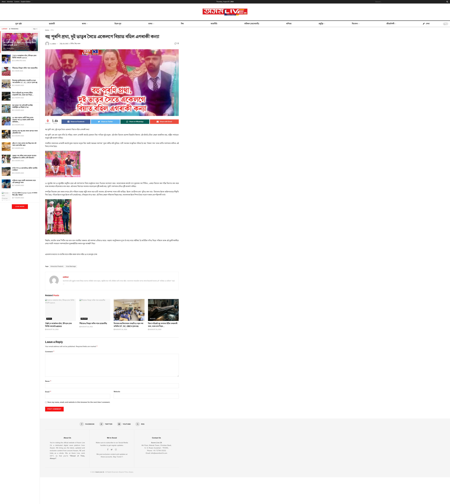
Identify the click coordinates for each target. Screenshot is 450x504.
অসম (84, 23)
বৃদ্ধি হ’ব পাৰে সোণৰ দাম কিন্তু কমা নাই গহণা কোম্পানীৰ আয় (24, 144)
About (4, 2)
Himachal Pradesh (57, 266)
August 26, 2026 (52, 330)
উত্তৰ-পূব (117, 23)
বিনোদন (355, 23)
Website (117, 392)
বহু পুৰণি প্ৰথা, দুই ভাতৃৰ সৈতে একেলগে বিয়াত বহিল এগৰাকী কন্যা (20, 44)
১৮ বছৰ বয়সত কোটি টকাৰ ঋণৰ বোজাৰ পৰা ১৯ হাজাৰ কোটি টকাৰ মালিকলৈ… (23, 120)
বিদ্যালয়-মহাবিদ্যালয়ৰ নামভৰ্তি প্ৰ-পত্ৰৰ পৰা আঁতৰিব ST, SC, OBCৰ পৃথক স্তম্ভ (24, 81)
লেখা (427, 23)
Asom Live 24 (99, 472)
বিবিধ (52, 30)
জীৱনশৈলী (390, 23)
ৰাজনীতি (214, 23)
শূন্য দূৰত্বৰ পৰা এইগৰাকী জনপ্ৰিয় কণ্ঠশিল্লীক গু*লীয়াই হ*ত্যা (22, 106)
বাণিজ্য (289, 23)
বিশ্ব (182, 23)
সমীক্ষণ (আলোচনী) (251, 23)
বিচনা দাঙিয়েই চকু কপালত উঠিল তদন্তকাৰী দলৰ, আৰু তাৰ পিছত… (23, 94)
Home (47, 30)
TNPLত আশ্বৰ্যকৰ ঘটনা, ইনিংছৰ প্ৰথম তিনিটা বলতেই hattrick (24, 57)
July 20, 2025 (64, 44)
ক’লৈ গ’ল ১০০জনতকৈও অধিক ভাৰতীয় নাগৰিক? (24, 169)
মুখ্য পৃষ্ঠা (18, 23)
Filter (34, 29)
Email (48, 392)
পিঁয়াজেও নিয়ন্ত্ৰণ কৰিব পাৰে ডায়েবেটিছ (25, 68)
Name (48, 381)
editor (54, 44)
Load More (19, 206)
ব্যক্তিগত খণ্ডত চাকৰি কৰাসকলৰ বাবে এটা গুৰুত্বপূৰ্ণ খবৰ (24, 181)
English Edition (25, 2)
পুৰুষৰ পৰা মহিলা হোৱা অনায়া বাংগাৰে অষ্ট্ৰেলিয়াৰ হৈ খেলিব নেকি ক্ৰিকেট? (24, 157)
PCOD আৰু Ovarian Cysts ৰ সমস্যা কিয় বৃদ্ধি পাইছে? (24, 194)
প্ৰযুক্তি (321, 23)
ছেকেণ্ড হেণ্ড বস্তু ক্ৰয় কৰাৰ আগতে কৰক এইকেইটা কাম (25, 132)
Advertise (10, 2)
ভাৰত (150, 23)
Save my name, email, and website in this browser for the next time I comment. (78, 402)
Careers (16, 2)
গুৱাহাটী (52, 23)
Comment (49, 351)
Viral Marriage (71, 266)
